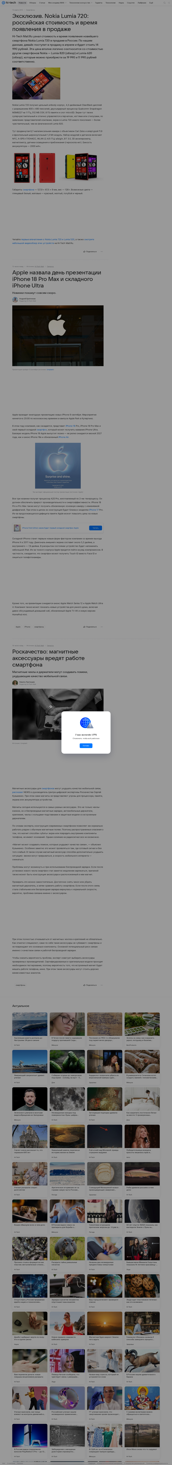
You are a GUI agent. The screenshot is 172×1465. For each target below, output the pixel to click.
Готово (86, 746)
